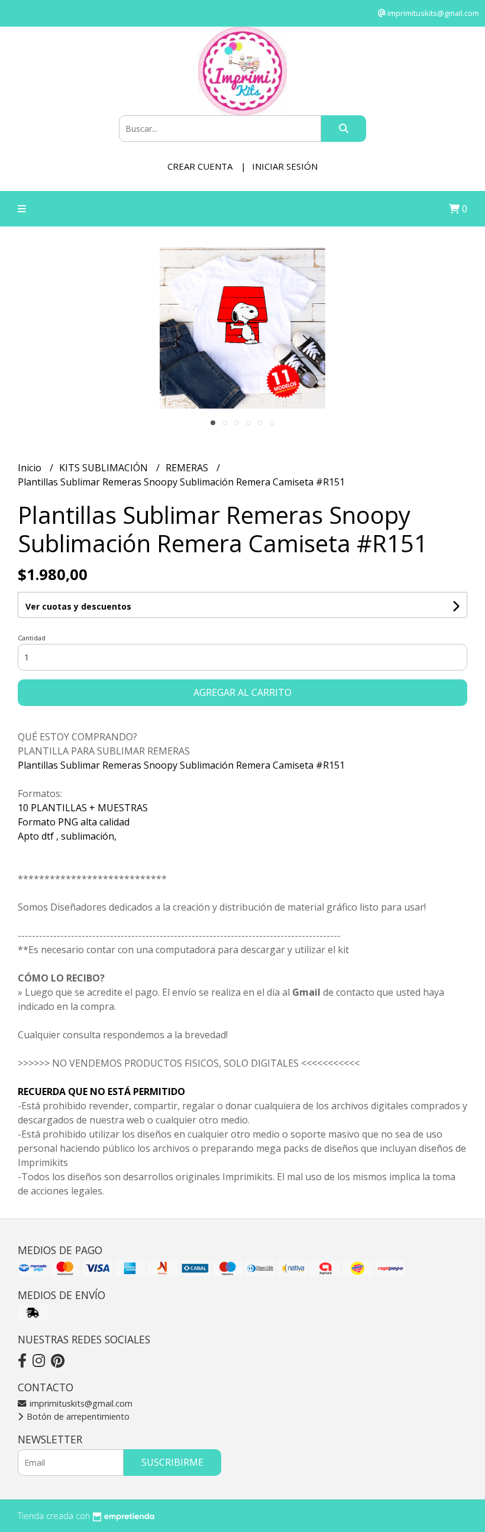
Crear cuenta (199, 166)
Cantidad (32, 637)
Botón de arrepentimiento (77, 1416)
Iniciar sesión (285, 166)
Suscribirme (172, 1462)
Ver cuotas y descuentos (78, 606)
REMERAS (188, 467)
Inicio (31, 467)
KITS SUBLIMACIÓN (104, 467)
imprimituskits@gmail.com (79, 1403)
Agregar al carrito (242, 692)
